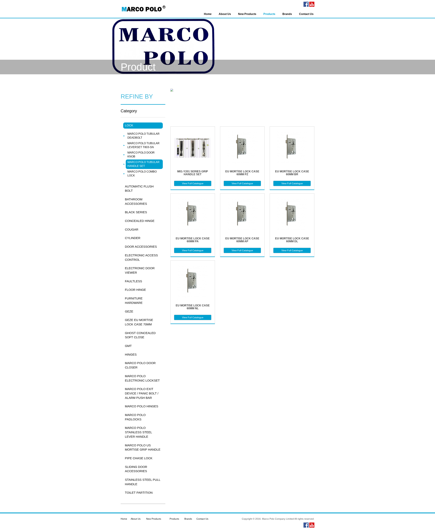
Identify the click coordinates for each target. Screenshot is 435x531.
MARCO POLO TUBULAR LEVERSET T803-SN (143, 145)
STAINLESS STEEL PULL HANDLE (142, 482)
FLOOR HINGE (135, 289)
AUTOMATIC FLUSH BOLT (139, 189)
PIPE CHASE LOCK (138, 458)
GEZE (129, 311)
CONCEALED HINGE (139, 221)
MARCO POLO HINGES (141, 406)
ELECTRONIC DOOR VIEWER (140, 270)
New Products (247, 14)
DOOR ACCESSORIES (141, 246)
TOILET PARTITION (139, 492)
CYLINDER (132, 238)
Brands (287, 14)
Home (208, 14)
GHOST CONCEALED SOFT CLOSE (140, 335)
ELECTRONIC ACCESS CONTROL (141, 257)
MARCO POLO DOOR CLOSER (140, 365)
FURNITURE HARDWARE (134, 301)
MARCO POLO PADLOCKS (135, 417)
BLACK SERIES (136, 212)
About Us (225, 14)
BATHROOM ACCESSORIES (136, 201)
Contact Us (306, 14)
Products (269, 14)
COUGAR (131, 229)
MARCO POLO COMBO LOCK (142, 173)
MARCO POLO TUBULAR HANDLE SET (143, 164)
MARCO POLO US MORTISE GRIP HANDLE (142, 447)
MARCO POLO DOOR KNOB (141, 154)
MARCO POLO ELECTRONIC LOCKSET (142, 378)
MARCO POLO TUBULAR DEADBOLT (143, 135)
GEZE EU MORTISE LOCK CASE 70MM (139, 322)
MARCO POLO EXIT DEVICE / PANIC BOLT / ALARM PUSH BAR (141, 393)
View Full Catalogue (192, 183)
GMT (128, 346)
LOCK (129, 125)
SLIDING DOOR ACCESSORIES (136, 469)
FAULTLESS (133, 281)
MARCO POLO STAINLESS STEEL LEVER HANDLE (138, 432)
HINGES (131, 354)
